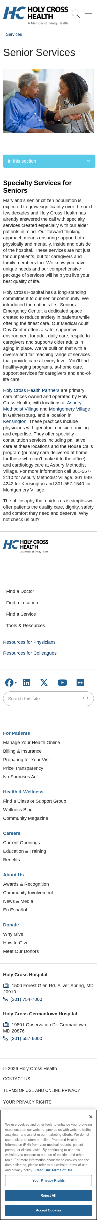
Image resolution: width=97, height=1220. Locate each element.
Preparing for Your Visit (27, 759)
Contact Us (16, 1079)
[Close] (90, 1116)
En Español (15, 909)
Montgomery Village (69, 409)
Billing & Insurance (22, 751)
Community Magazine (25, 818)
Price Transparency (23, 768)
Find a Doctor (20, 591)
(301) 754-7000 (26, 999)
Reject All (48, 1195)
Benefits (11, 859)
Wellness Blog (18, 809)
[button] (89, 12)
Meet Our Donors (21, 951)
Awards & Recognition (26, 884)
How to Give (15, 942)
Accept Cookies (48, 1210)
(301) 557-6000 (26, 1038)
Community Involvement (28, 892)
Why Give (13, 934)
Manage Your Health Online (31, 742)
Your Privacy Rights (27, 1102)
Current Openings (21, 842)
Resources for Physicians (29, 642)
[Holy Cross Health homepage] (35, 23)
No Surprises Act (20, 776)
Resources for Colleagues (30, 653)
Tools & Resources (25, 625)
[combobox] (48, 698)
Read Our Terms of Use (53, 1170)
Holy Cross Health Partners (31, 390)
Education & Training (24, 851)
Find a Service (21, 614)
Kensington (14, 421)
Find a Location (22, 602)
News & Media (18, 901)
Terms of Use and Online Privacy (41, 1090)
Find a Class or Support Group (34, 801)
